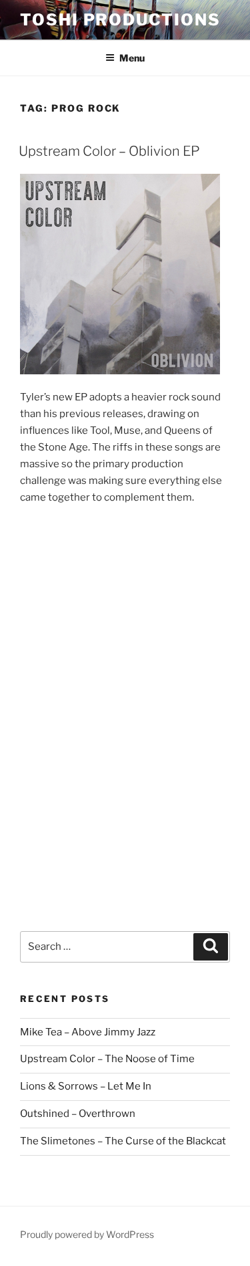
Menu (132, 58)
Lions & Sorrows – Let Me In (85, 1086)
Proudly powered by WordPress (87, 1234)
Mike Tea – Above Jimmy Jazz (87, 1032)
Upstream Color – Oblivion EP (109, 151)
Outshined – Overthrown (77, 1114)
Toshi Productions (120, 19)
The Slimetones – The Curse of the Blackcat (123, 1141)
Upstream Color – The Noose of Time (107, 1059)
